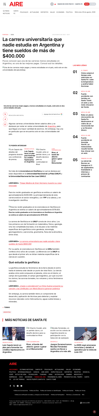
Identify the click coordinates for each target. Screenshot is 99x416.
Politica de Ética (34, 390)
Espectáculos (56, 372)
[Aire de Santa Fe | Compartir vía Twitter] (5, 114)
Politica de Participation (57, 394)
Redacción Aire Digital (16, 115)
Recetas (77, 372)
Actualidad (34, 12)
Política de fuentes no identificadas (50, 390)
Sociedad (28, 377)
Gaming (69, 374)
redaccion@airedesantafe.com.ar (22, 404)
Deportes (44, 12)
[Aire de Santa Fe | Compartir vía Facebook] (5, 119)
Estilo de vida (20, 374)
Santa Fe (38, 369)
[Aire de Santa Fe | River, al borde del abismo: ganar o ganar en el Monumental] (43, 157)
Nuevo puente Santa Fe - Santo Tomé (41, 379)
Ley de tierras (19, 379)
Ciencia (36, 372)
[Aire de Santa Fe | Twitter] (14, 386)
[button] (4, 4)
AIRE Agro (45, 372)
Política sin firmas (80, 390)
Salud (52, 12)
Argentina (52, 126)
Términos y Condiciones (73, 394)
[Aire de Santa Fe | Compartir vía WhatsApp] (5, 124)
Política (69, 12)
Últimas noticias (26, 369)
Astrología (59, 374)
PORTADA (5, 34)
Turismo (43, 374)
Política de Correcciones (21, 390)
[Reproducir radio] (52, 4)
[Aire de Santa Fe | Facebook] (10, 386)
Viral (51, 374)
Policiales (24, 12)
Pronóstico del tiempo (73, 377)
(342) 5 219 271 (36, 403)
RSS (83, 394)
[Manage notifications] (94, 411)
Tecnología (33, 374)
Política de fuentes (68, 390)
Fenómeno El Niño (55, 377)
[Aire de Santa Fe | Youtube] (21, 386)
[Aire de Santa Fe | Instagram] (18, 386)
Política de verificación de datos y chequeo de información (32, 394)
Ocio (12, 34)
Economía (60, 12)
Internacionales (24, 372)
